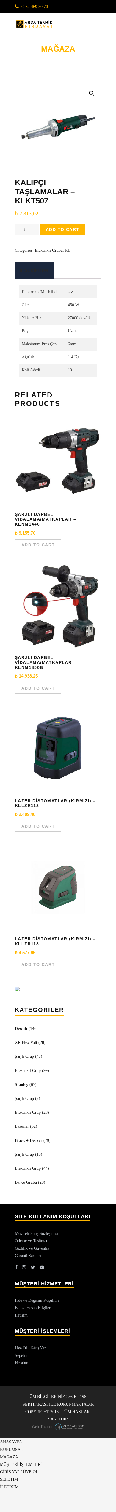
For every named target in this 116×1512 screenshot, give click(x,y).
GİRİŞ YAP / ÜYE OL (19, 1472)
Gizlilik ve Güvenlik (32, 1248)
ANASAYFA (11, 1442)
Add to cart (62, 229)
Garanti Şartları (28, 1255)
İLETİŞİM (9, 1487)
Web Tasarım (43, 1426)
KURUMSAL (11, 1449)
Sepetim (22, 1355)
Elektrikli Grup (28, 1070)
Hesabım (22, 1363)
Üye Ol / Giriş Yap (30, 1348)
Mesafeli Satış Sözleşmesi (36, 1233)
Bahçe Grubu (26, 1182)
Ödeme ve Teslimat (31, 1241)
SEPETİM (9, 1479)
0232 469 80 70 (34, 6)
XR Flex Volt (26, 1042)
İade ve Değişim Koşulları (37, 1300)
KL (68, 250)
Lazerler (22, 1126)
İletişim (21, 1315)
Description (33, 270)
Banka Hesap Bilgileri (33, 1308)
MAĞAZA (9, 1457)
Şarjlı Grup (24, 1056)
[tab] (33, 270)
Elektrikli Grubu (49, 250)
